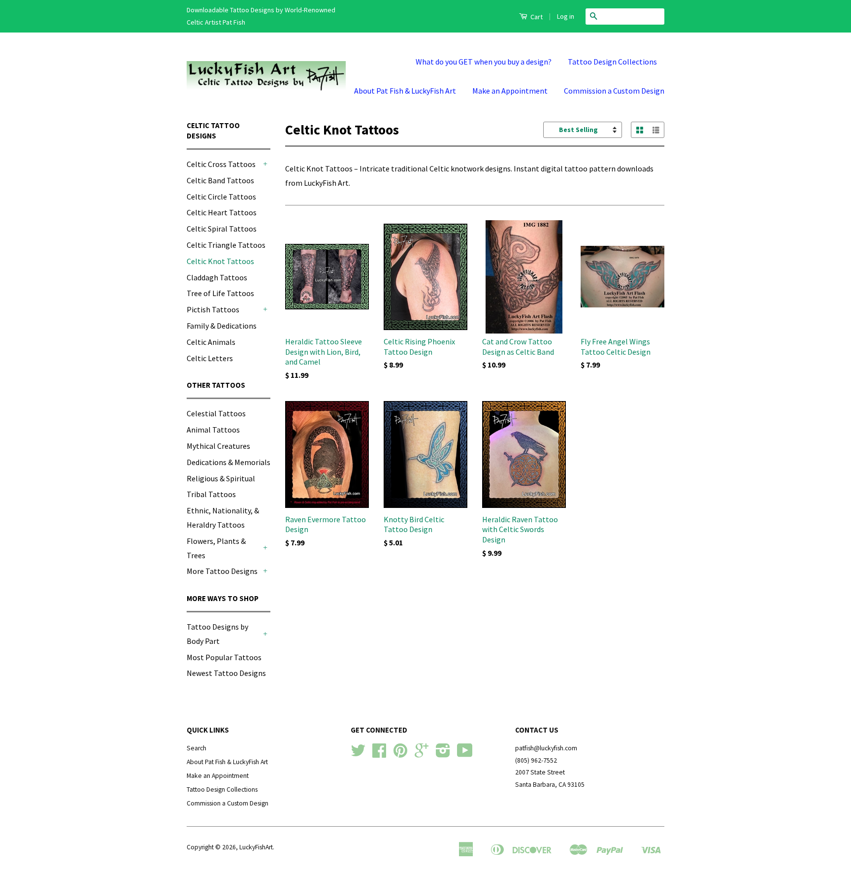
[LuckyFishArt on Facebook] (379, 754)
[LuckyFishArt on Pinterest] (400, 754)
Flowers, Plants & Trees (216, 548)
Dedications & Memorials (228, 462)
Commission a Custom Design (614, 91)
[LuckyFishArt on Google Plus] (421, 754)
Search (196, 748)
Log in (565, 16)
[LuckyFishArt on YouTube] (465, 754)
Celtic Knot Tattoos (220, 261)
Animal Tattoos (213, 430)
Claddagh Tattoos (217, 277)
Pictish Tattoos (213, 309)
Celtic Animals (211, 342)
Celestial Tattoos (216, 413)
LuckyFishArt (256, 847)
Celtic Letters (210, 358)
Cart (536, 16)
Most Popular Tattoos (224, 657)
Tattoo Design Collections (612, 62)
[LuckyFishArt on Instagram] (443, 754)
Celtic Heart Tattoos (222, 212)
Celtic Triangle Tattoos (226, 245)
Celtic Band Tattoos (220, 180)
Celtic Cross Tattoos (221, 164)
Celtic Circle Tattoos (221, 196)
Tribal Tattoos (211, 494)
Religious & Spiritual (221, 478)
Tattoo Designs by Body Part (217, 634)
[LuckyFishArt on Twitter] (358, 754)
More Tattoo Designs (222, 571)
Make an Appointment (510, 91)
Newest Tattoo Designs (226, 673)
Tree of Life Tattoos (220, 293)
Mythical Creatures (218, 446)
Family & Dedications (222, 326)
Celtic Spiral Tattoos (222, 229)
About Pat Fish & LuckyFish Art (405, 91)
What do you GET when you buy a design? (484, 62)
